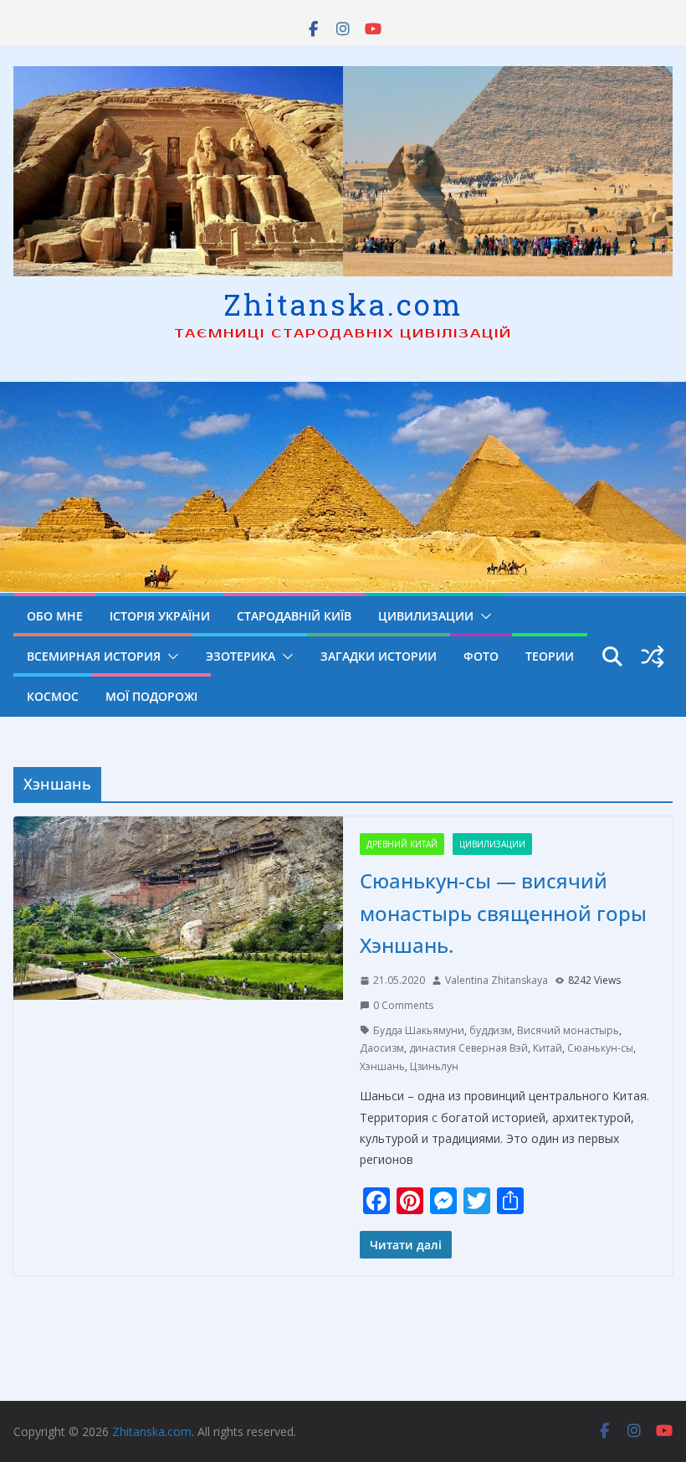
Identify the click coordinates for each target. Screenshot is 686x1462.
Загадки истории (378, 656)
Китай (547, 1048)
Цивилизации (426, 616)
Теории (549, 656)
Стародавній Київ (294, 616)
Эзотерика (240, 656)
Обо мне (55, 616)
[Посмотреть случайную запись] (652, 656)
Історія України (160, 616)
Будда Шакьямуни (418, 1030)
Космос (53, 696)
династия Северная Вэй (468, 1048)
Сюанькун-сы (600, 1048)
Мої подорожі (151, 696)
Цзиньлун (434, 1066)
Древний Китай (402, 844)
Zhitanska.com (343, 304)
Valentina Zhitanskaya (496, 980)
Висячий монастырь (568, 1030)
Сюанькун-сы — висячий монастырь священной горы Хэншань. (503, 913)
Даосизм (382, 1048)
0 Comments (403, 1005)
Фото (481, 656)
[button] (483, 616)
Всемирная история (94, 656)
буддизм (490, 1030)
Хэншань (382, 1066)
